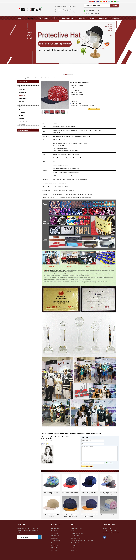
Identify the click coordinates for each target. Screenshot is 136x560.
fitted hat (83, 433)
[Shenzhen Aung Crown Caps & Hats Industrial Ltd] (30, 11)
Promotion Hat (23, 121)
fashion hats (73, 433)
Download (115, 18)
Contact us (103, 18)
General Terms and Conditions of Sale (82, 540)
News (91, 18)
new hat (93, 433)
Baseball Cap (22, 92)
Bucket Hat (22, 104)
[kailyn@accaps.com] (47, 444)
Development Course (77, 533)
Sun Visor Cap (22, 98)
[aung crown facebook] (104, 538)
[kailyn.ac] (42, 444)
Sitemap (73, 545)
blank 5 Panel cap (39, 78)
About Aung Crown (76, 528)
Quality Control (75, 535)
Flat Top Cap (22, 112)
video (55, 18)
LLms (72, 547)
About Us (81, 18)
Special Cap (22, 124)
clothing (21, 127)
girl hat (88, 433)
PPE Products (43, 18)
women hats (58, 433)
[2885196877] (45, 444)
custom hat (98, 433)
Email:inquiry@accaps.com (111, 533)
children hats (65, 433)
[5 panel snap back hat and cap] (55, 95)
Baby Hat (21, 107)
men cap (52, 433)
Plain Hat (21, 118)
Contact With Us (75, 538)
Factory (73, 531)
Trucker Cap (22, 89)
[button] (64, 74)
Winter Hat (22, 109)
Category (23, 78)
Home (19, 18)
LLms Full (74, 550)
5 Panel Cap (30, 78)
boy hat (79, 433)
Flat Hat (21, 115)
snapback (47, 433)
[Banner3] (68, 42)
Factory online (67, 18)
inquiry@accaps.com (93, 13)
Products (30, 18)
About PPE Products (77, 543)
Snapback (21, 87)
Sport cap (21, 101)
